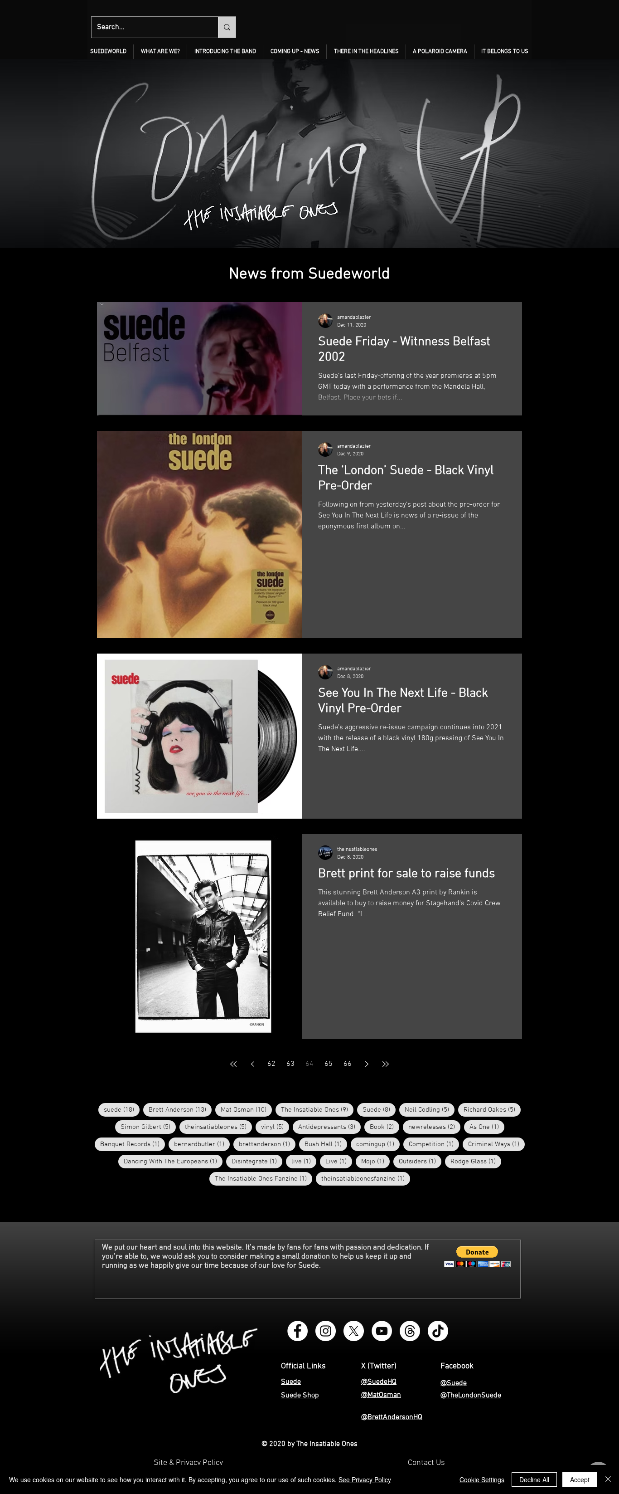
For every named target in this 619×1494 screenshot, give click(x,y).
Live (338, 1161)
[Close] (608, 1479)
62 (271, 1064)
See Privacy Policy (365, 1479)
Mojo (375, 1161)
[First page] (233, 1064)
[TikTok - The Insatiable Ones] (438, 1331)
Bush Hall (326, 1144)
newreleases (434, 1127)
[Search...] (227, 27)
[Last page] (385, 1064)
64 (309, 1064)
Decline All (534, 1479)
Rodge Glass (475, 1161)
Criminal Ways (496, 1144)
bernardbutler (202, 1144)
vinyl (275, 1127)
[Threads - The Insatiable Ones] (410, 1331)
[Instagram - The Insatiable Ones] (325, 1331)
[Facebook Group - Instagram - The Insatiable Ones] (297, 1331)
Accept (580, 1479)
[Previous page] (252, 1064)
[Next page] (366, 1064)
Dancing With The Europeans (173, 1161)
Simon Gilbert (148, 1127)
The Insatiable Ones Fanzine (263, 1178)
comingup (378, 1144)
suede (122, 1109)
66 (347, 1064)
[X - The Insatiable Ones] (353, 1331)
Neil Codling (430, 1109)
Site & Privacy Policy (188, 1463)
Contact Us (426, 1463)
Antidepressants (329, 1127)
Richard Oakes (492, 1109)
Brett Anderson (180, 1109)
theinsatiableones (218, 1127)
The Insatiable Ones (317, 1109)
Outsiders (420, 1161)
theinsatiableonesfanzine (365, 1178)
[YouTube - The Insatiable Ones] (382, 1331)
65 (328, 1064)
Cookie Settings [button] (481, 1479)
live (303, 1161)
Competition (434, 1144)
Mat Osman (246, 1109)
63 (290, 1064)
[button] (160, 51)
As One (486, 1127)
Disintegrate (257, 1161)
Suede (379, 1109)
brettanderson (267, 1144)
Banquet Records (132, 1144)
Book (384, 1127)
